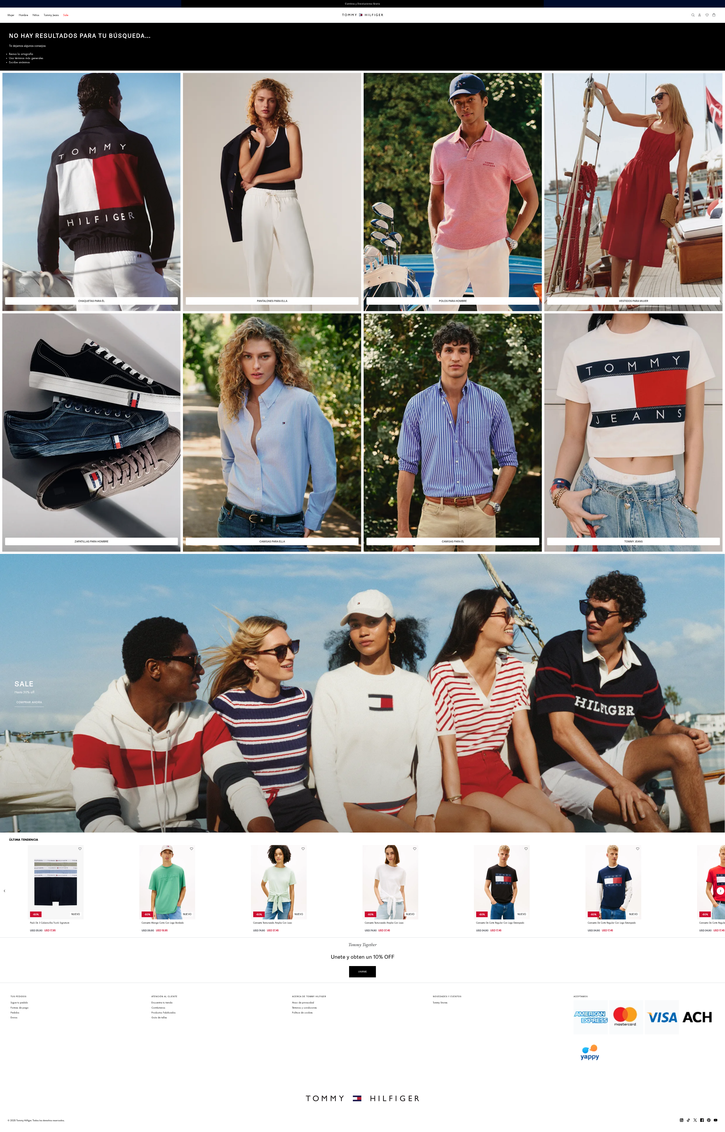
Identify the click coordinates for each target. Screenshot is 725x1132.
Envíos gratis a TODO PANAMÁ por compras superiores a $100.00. (290, 3)
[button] (693, 15)
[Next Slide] (720, 891)
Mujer (11, 15)
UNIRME (362, 971)
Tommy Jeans (51, 15)
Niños (36, 15)
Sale (65, 15)
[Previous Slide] (4, 891)
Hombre (23, 15)
